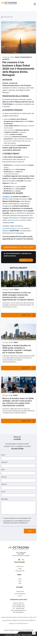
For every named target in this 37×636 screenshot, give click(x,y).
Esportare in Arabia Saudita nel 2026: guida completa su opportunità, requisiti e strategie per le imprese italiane (17, 349)
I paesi (20, 569)
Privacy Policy (8, 635)
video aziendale (12, 220)
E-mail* (3, 491)
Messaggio (4, 499)
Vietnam (25, 623)
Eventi (19, 581)
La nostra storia (20, 591)
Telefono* (4, 484)
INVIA (29, 531)
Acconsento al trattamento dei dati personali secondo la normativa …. (16, 522)
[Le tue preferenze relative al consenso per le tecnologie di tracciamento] (34, 633)
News (20, 579)
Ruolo (3, 469)
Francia (4, 620)
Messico (32, 620)
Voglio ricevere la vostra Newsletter (17, 518)
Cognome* (4, 462)
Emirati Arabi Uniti (30, 617)
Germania (10, 620)
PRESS (16, 289)
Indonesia (26, 620)
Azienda (3, 477)
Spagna (11, 623)
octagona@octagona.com (11, 228)
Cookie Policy (16, 635)
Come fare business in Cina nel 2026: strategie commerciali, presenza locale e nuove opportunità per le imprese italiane (18, 296)
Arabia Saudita (5, 617)
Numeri (20, 596)
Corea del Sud (20, 617)
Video (20, 583)
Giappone (16, 620)
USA (21, 623)
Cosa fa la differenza (20, 594)
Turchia (16, 623)
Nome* (3, 455)
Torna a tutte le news (7, 16)
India (21, 620)
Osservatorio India (20, 571)
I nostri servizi (19, 566)
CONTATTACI (23, 260)
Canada (13, 617)
